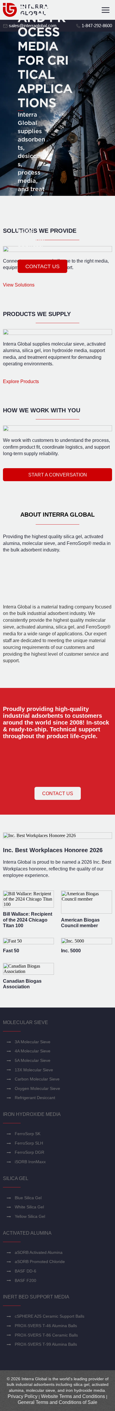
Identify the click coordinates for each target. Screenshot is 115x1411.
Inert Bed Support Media (36, 1296)
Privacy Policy (22, 1396)
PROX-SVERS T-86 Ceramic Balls (46, 1335)
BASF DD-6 (25, 1271)
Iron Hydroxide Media (32, 1114)
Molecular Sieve (25, 1022)
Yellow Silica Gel (30, 1216)
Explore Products (21, 381)
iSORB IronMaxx (30, 1161)
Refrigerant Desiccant (35, 1097)
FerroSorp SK (27, 1133)
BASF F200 (25, 1280)
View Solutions (18, 284)
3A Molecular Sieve (32, 1041)
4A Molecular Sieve (32, 1051)
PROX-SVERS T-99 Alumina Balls (46, 1344)
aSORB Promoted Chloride (40, 1261)
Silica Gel (15, 1178)
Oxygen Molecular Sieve (37, 1088)
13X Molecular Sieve (34, 1069)
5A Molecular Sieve (32, 1060)
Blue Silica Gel (28, 1197)
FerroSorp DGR (29, 1152)
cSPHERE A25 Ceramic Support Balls (49, 1316)
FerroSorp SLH (29, 1143)
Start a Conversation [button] (57, 474)
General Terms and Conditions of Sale (57, 1402)
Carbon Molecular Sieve (37, 1079)
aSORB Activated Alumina (39, 1252)
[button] (42, 266)
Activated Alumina (27, 1233)
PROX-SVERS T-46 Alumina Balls (46, 1325)
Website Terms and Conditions (73, 1396)
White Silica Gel (29, 1207)
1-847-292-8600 (96, 25)
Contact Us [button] (57, 793)
